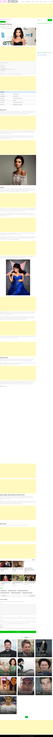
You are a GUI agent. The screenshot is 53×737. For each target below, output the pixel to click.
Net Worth (3, 70)
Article (37, 1)
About (45, 1)
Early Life (2, 65)
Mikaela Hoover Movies (5, 592)
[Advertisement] (26, 11)
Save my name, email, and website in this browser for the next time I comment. (16, 623)
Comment (1, 603)
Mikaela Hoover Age (12, 590)
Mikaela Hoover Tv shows (27, 592)
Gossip (33, 1)
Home (23, 1)
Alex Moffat (32, 595)
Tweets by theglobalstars (42, 54)
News (41, 1)
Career (2, 66)
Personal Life (3, 68)
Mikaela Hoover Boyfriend (22, 590)
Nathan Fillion (29, 360)
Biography (28, 1)
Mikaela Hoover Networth (16, 592)
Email (19, 616)
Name (1, 616)
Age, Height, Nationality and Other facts (8, 69)
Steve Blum (4, 595)
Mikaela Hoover (3, 590)
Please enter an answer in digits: (4, 625)
